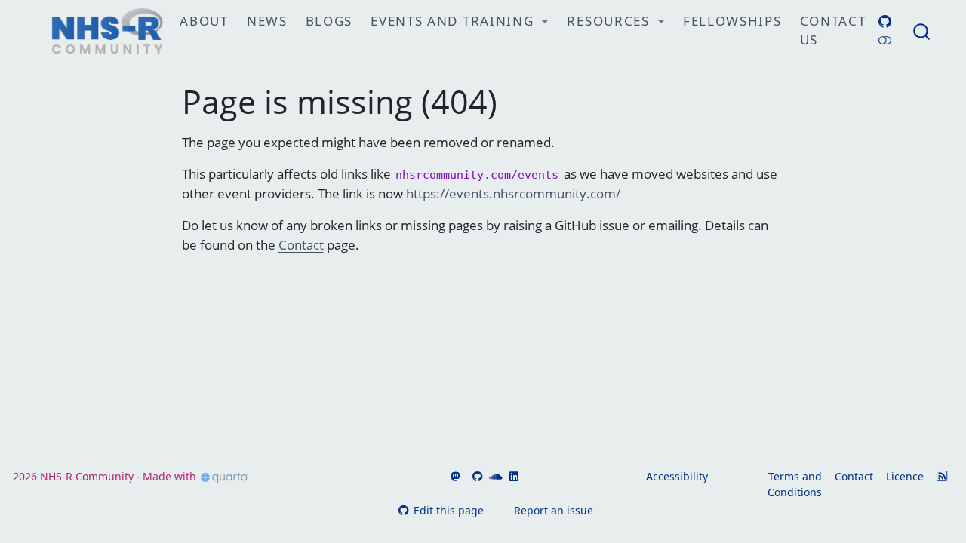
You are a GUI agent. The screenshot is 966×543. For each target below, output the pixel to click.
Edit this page (448, 510)
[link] (459, 22)
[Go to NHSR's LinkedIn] (512, 476)
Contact (301, 244)
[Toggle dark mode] (884, 40)
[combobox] (922, 30)
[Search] (921, 30)
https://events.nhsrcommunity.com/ (513, 193)
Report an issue (553, 510)
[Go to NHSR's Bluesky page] (464, 476)
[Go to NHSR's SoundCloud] (494, 476)
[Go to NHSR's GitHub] (476, 476)
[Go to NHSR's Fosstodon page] (454, 476)
